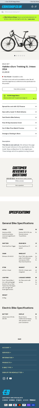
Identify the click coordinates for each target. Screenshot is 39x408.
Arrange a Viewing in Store (11, 134)
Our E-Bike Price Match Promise (13, 128)
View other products (19, 89)
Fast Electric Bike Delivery (11, 117)
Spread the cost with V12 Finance (13, 106)
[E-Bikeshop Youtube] (10, 378)
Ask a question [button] (19, 185)
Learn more (31, 19)
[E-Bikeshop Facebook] (7, 378)
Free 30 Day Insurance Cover (12, 123)
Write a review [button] (19, 181)
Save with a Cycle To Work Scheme (14, 112)
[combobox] (21, 12)
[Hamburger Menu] (35, 6)
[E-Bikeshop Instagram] (4, 378)
